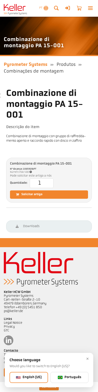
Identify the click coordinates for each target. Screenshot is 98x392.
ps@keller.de (13, 311)
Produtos (66, 64)
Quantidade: (18, 183)
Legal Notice (13, 323)
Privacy (9, 327)
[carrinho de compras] (79, 8)
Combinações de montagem (34, 71)
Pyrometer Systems (25, 64)
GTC (6, 330)
